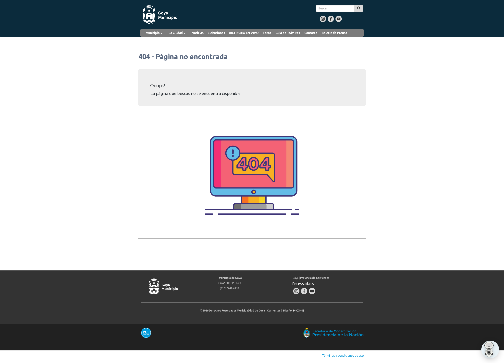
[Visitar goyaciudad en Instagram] (323, 18)
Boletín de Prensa (334, 33)
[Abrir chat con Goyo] (490, 349)
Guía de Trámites (287, 33)
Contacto (310, 33)
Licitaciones (216, 33)
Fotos (267, 33)
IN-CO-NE (298, 310)
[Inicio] (160, 14)
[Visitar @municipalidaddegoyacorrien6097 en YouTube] (339, 18)
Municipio (152, 33)
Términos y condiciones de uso (343, 355)
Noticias (197, 33)
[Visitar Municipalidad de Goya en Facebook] (331, 18)
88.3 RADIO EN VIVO (243, 33)
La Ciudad (176, 33)
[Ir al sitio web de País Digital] (194, 333)
